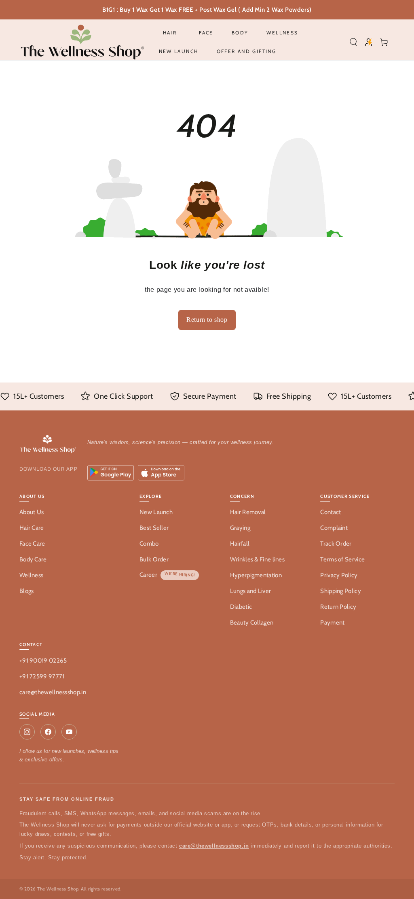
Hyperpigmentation (256, 575)
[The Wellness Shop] (48, 445)
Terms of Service (342, 559)
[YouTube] (69, 732)
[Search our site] (353, 42)
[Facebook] (48, 732)
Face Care (32, 543)
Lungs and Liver (250, 591)
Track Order (335, 543)
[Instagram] (27, 732)
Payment (332, 622)
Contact (330, 512)
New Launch (156, 512)
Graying (240, 527)
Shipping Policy (340, 591)
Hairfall (239, 543)
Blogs (26, 591)
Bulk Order (154, 559)
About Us (31, 512)
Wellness (31, 575)
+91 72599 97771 (42, 676)
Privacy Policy (338, 575)
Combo (149, 543)
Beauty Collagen (252, 622)
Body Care (33, 559)
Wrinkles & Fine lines (257, 559)
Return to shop (206, 319)
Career (148, 574)
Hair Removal (248, 512)
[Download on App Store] (161, 472)
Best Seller (154, 527)
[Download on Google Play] (110, 472)
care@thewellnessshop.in (52, 692)
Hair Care (31, 527)
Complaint (334, 527)
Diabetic (241, 606)
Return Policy (338, 606)
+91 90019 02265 (43, 660)
